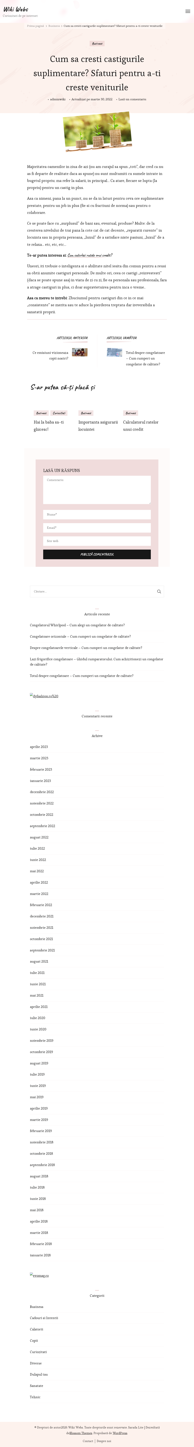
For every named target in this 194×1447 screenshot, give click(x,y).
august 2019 (39, 1063)
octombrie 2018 (41, 1153)
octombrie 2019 (41, 1052)
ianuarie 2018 (40, 1255)
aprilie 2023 (39, 747)
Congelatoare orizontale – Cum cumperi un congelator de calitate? (80, 636)
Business (97, 43)
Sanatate (36, 1386)
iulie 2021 (37, 973)
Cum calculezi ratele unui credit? (89, 255)
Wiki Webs (15, 9)
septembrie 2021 (42, 950)
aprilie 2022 (39, 882)
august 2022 (39, 837)
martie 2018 (39, 1232)
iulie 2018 (37, 1187)
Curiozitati (59, 413)
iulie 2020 (37, 1018)
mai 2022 (37, 871)
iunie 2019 (38, 1086)
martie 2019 (39, 1120)
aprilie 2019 (39, 1108)
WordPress (120, 1433)
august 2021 (39, 961)
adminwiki (58, 99)
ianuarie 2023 (40, 781)
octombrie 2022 (41, 814)
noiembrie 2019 (41, 1040)
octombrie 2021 (41, 939)
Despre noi (104, 1441)
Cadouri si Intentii (44, 1318)
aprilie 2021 (39, 1007)
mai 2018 (37, 1210)
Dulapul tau (39, 1374)
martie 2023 (39, 758)
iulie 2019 (37, 1074)
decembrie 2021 (41, 916)
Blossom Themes (81, 1433)
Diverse (36, 1363)
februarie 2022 (41, 905)
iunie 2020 (38, 1029)
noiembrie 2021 (41, 927)
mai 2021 (36, 995)
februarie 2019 (41, 1131)
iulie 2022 (37, 848)
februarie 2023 (41, 769)
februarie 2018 (41, 1244)
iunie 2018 (38, 1198)
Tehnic (35, 1397)
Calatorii (36, 1329)
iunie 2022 (38, 860)
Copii (34, 1340)
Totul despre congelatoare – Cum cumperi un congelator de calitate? (81, 676)
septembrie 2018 (42, 1165)
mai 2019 (37, 1097)
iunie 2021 (38, 984)
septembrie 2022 (42, 826)
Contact (88, 1441)
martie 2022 (39, 894)
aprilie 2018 (39, 1221)
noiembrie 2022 (42, 803)
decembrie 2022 (42, 792)
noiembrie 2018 (41, 1142)
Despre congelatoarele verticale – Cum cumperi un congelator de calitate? (86, 648)
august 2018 (39, 1176)
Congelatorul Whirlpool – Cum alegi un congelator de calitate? (77, 625)
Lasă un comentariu (132, 99)
